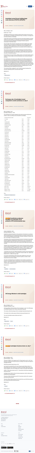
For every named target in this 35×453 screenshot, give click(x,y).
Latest (2, 425)
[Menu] (33, 6)
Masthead (19, 426)
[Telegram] (10, 444)
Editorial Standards (21, 429)
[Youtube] (8, 444)
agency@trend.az (3, 420)
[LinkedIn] (12, 444)
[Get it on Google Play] (10, 448)
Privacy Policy (20, 435)
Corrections (20, 430)
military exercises (7, 75)
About (19, 425)
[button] (1, 10)
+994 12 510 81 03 (3, 419)
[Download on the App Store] (4, 448)
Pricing (2, 434)
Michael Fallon (7, 321)
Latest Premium (3, 426)
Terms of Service (20, 434)
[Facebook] (4, 444)
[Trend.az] (4, 6)
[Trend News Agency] (3, 412)
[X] (6, 444)
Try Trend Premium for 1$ (10, 82)
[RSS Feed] (14, 444)
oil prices (6, 386)
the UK (11, 321)
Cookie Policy (20, 438)
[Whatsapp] (2, 444)
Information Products (4, 435)
